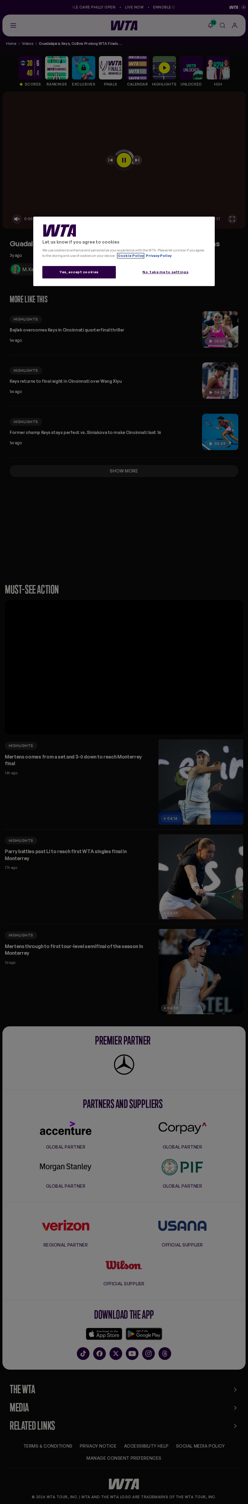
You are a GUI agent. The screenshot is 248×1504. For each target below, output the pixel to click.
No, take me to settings (165, 272)
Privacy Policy (158, 256)
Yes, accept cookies (79, 272)
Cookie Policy (131, 256)
